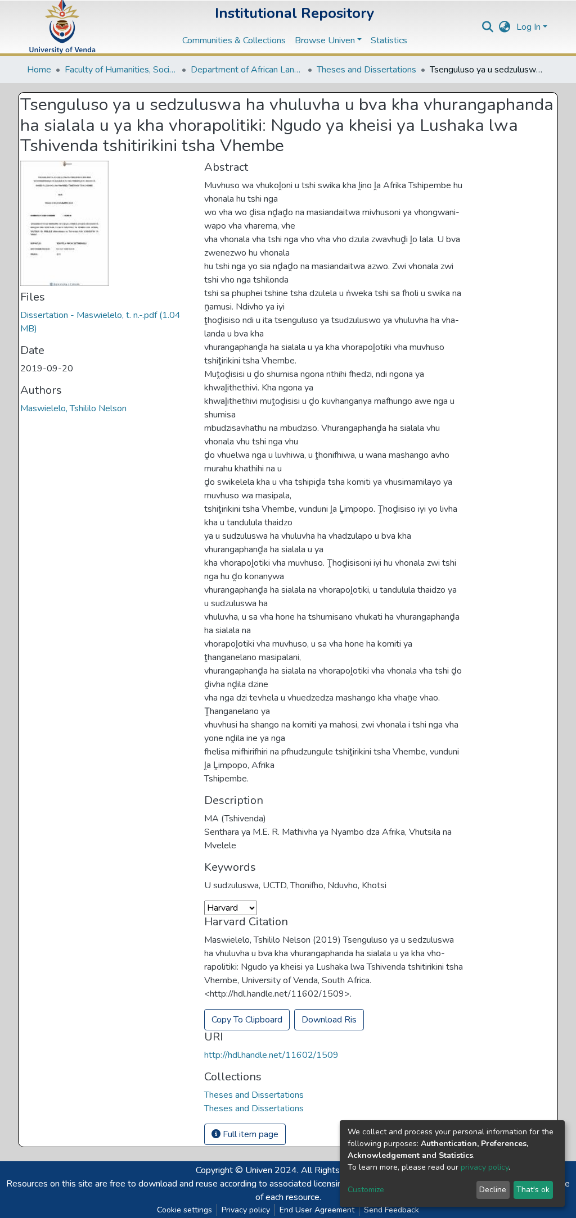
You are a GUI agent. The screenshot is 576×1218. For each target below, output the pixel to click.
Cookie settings (184, 1210)
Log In (528, 27)
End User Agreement (317, 1210)
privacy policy (484, 1167)
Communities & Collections (234, 40)
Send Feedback (391, 1210)
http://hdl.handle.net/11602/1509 (271, 1055)
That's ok (533, 1189)
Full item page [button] (249, 1134)
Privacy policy (246, 1210)
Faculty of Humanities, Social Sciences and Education (121, 69)
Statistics (389, 40)
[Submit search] (488, 27)
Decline (492, 1189)
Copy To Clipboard (247, 1020)
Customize (366, 1189)
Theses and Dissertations (366, 69)
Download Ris (329, 1020)
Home (39, 69)
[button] (505, 27)
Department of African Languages (247, 69)
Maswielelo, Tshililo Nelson (73, 408)
